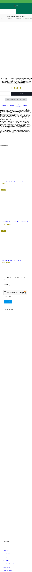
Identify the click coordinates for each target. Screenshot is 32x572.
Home (1, 18)
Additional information (18, 105)
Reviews (26, 105)
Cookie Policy (6, 560)
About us (5, 550)
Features (12, 105)
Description (5, 105)
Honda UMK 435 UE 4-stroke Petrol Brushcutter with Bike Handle (15, 222)
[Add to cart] (30, 149)
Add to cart (21, 93)
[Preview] (30, 154)
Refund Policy (6, 567)
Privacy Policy (6, 557)
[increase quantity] (8, 93)
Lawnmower (9, 18)
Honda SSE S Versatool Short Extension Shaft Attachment (16, 181)
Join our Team (6, 553)
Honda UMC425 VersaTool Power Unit (11, 260)
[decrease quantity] (1, 93)
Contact (5, 547)
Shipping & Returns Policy (9, 563)
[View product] (30, 152)
